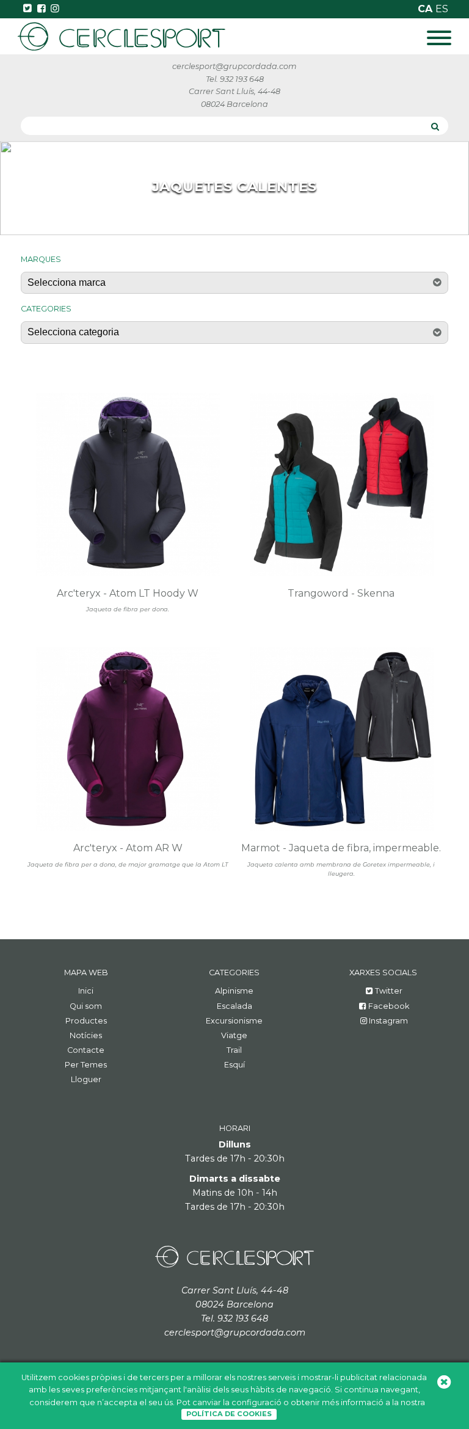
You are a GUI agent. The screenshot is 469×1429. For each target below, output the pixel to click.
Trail (234, 1050)
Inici (85, 990)
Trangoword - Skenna (341, 593)
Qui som (86, 1006)
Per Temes (86, 1064)
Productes (86, 1020)
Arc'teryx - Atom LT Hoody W (127, 593)
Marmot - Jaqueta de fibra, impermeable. (341, 848)
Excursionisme (234, 1020)
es (441, 9)
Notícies (86, 1035)
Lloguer (86, 1079)
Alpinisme (234, 990)
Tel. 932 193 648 (235, 79)
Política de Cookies (229, 1413)
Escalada (234, 1006)
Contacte (85, 1050)
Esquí (234, 1064)
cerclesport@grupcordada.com (234, 66)
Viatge (234, 1035)
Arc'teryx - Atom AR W (128, 848)
